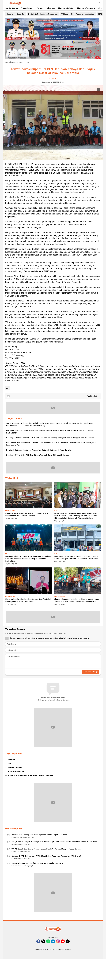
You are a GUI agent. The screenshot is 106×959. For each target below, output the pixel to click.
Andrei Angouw (15, 767)
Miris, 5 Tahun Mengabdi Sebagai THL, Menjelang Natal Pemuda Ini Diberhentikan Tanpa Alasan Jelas (54, 842)
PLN (27, 62)
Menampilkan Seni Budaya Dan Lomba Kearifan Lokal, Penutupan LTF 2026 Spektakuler (28, 600)
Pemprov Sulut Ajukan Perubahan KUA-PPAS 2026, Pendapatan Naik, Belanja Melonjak (27, 514)
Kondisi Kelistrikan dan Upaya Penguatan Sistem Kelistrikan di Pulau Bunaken (39, 450)
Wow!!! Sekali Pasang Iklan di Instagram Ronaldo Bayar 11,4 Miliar (39, 835)
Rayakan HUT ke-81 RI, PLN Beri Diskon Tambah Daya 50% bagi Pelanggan (38, 455)
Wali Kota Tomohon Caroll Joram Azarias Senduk (30, 775)
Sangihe (11, 760)
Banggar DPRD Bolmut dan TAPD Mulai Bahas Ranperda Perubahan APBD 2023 (46, 856)
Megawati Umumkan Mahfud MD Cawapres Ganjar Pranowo (37, 863)
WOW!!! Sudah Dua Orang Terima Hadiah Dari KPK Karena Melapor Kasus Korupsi (46, 849)
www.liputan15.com (13, 62)
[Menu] (6, 3)
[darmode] (100, 3)
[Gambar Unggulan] (53, 159)
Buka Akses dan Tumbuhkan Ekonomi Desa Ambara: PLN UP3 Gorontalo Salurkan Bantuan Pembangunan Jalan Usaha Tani (51, 444)
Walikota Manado (16, 771)
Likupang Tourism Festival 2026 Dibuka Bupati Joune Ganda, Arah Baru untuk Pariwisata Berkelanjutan (76, 600)
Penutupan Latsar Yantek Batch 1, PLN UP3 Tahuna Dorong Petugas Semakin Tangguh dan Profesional (50, 438)
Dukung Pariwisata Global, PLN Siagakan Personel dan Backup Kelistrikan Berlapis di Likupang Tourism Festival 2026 (49, 431)
